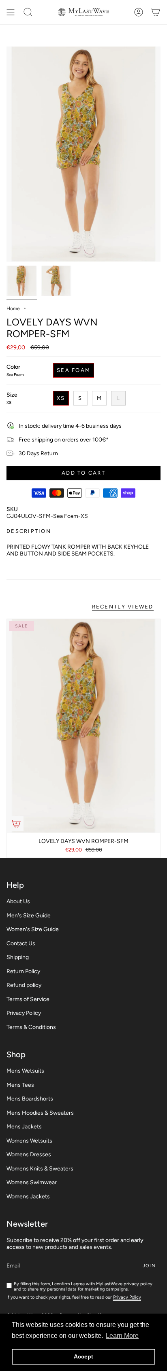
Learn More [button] (122, 1335)
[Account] (138, 12)
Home (13, 308)
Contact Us (20, 943)
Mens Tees (20, 1085)
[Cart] (156, 12)
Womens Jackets (28, 1196)
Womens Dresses (28, 1154)
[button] (28, 12)
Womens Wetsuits (29, 1140)
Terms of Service (27, 999)
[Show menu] (10, 12)
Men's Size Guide (28, 915)
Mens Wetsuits (25, 1070)
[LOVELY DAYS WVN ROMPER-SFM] (83, 726)
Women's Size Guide (32, 929)
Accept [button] (83, 1356)
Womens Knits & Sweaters (39, 1168)
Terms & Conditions (31, 1027)
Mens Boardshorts (29, 1098)
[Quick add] (16, 823)
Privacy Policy (23, 1013)
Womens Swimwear (31, 1182)
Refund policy (23, 985)
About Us (18, 901)
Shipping (17, 957)
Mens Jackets (24, 1126)
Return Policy (23, 971)
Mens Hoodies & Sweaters (40, 1112)
